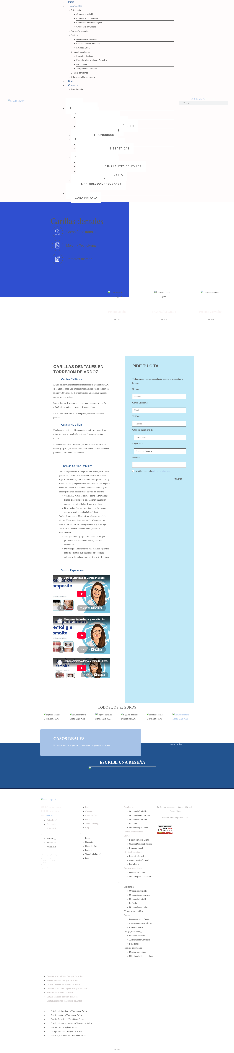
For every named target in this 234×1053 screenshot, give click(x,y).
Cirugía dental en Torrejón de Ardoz (62, 997)
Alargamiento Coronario (86, 68)
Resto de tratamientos (133, 868)
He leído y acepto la (153, 471)
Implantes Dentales (84, 56)
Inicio (87, 807)
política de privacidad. (161, 471)
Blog (70, 81)
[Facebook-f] (44, 857)
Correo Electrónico (140, 403)
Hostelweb (50, 815)
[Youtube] (44, 865)
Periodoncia (81, 64)
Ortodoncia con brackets (87, 18)
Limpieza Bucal (83, 48)
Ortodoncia (76, 10)
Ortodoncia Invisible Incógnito (89, 22)
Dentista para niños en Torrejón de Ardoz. (64, 1001)
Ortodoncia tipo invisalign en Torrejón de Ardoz (67, 988)
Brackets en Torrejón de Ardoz (60, 992)
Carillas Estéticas (71, 379)
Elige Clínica (137, 443)
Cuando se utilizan (72, 424)
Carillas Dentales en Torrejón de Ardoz (63, 984)
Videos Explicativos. (73, 570)
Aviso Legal (52, 820)
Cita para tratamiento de (142, 430)
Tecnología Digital (93, 823)
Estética (74, 35)
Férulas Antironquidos (80, 31)
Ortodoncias (129, 807)
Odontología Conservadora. (83, 77)
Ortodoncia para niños (86, 27)
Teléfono (136, 416)
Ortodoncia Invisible (85, 14)
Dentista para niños (79, 73)
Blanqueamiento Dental (86, 39)
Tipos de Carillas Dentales (76, 465)
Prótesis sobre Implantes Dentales (91, 60)
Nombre (135, 389)
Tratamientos (75, 6)
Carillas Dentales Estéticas (88, 43)
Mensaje (135, 457)
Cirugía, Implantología (80, 52)
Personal (88, 819)
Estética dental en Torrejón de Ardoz (62, 980)
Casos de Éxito (91, 815)
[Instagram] (53, 857)
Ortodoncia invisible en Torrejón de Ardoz (65, 976)
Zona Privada (77, 89)
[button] (81, 379)
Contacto (73, 85)
